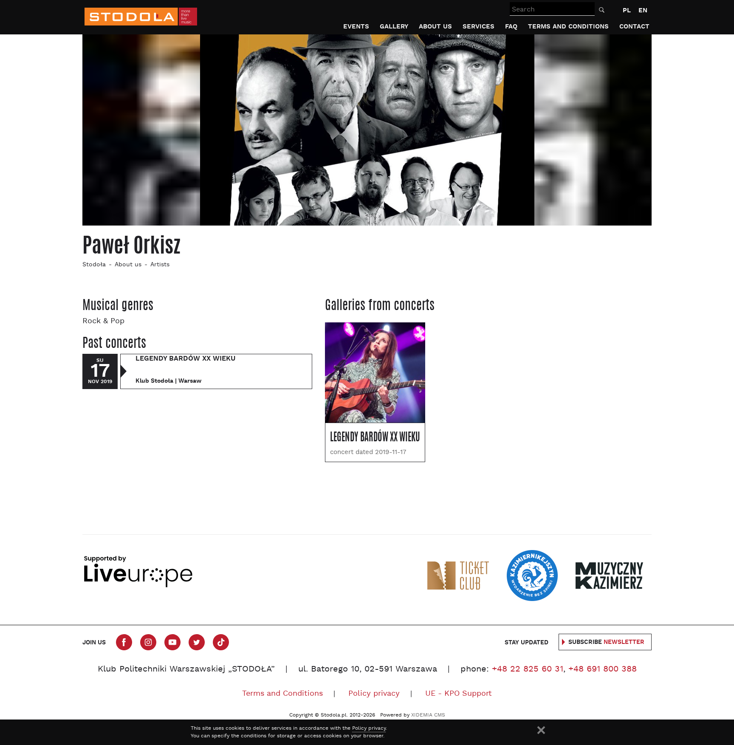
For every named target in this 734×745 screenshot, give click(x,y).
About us (435, 27)
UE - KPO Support (458, 694)
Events (356, 27)
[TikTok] (221, 642)
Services (478, 27)
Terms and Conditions (568, 27)
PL (627, 10)
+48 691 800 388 (602, 669)
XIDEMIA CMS (428, 715)
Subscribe (606, 642)
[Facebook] (124, 642)
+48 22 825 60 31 (527, 669)
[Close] (541, 730)
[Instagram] (148, 642)
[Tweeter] (197, 642)
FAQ (511, 27)
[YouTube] (172, 642)
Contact (634, 27)
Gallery (394, 27)
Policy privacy (374, 694)
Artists (159, 265)
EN (642, 10)
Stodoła (94, 265)
